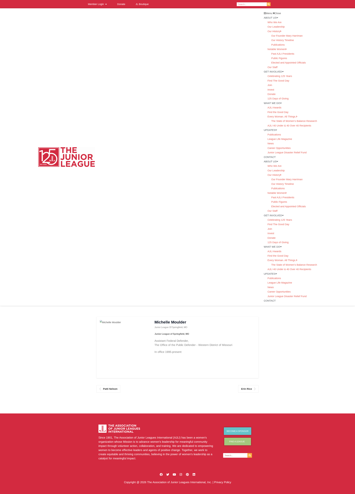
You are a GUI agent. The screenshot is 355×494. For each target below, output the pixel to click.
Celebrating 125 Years (279, 76)
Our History (273, 31)
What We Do (272, 103)
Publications (278, 44)
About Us (270, 17)
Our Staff (272, 67)
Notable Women (276, 49)
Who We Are (274, 22)
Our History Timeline (282, 40)
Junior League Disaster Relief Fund (287, 152)
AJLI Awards (274, 107)
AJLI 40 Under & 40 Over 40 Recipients (289, 125)
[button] (290, 13)
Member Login (96, 4)
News (270, 143)
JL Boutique (142, 4)
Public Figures (279, 58)
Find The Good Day (278, 80)
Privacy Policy (222, 482)
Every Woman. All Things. (281, 116)
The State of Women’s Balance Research (294, 121)
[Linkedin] (194, 474)
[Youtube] (174, 474)
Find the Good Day (277, 112)
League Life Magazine (279, 139)
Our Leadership (276, 26)
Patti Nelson (110, 389)
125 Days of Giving (278, 98)
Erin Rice (246, 389)
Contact (270, 157)
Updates (269, 130)
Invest (270, 89)
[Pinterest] (187, 474)
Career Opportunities (279, 148)
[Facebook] (161, 474)
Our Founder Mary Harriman (287, 35)
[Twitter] (168, 474)
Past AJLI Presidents (282, 53)
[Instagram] (181, 474)
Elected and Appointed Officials (288, 62)
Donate (121, 4)
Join (269, 85)
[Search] (269, 4)
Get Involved (273, 71)
